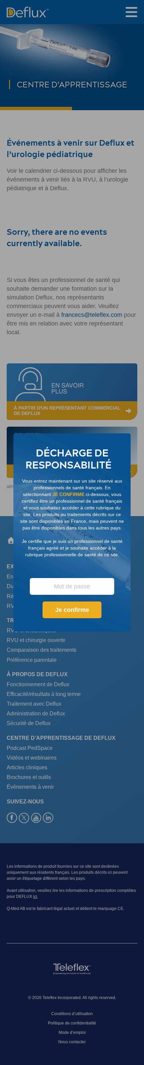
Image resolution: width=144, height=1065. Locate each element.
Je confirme (72, 610)
